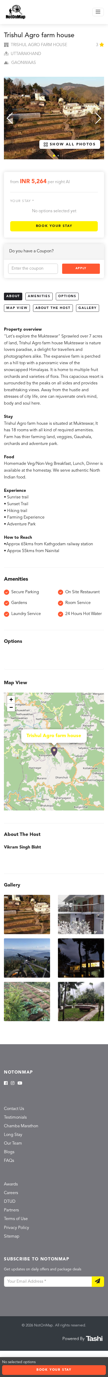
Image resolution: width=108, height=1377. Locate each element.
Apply (81, 268)
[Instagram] (12, 1083)
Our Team (13, 1143)
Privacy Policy (16, 1228)
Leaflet (98, 808)
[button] (54, 156)
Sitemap (11, 1236)
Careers (11, 1193)
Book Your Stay (54, 226)
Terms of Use (16, 1219)
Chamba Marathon (21, 1126)
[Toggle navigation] (98, 12)
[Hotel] (54, 752)
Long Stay (13, 1135)
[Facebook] (6, 1083)
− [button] (11, 707)
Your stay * (22, 201)
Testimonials (15, 1117)
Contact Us (14, 1109)
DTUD (9, 1202)
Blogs (9, 1152)
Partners (11, 1210)
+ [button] (11, 699)
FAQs (9, 1161)
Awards (11, 1184)
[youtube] (20, 1083)
